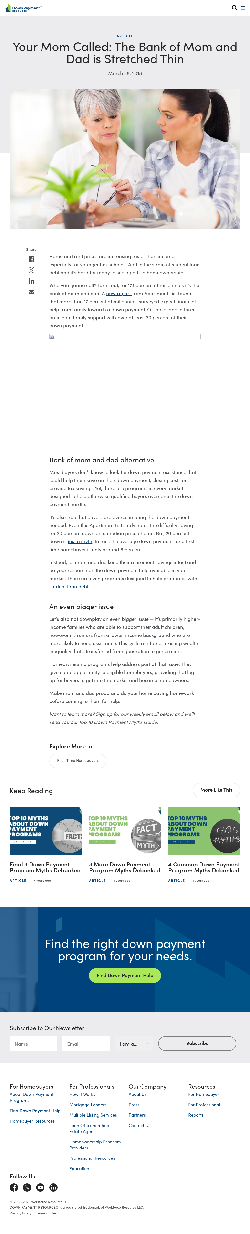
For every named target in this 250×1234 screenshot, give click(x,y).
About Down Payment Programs (31, 1097)
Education (79, 1168)
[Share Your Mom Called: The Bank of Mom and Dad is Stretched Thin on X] (31, 270)
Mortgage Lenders (88, 1104)
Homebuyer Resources (32, 1121)
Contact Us (139, 1125)
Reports (196, 1115)
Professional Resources (92, 1158)
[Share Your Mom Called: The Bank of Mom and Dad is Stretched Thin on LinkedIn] (31, 281)
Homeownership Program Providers (95, 1145)
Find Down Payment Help (125, 974)
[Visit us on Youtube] (40, 1186)
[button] (235, 8)
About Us (137, 1094)
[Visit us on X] (27, 1186)
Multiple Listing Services (93, 1115)
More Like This (216, 789)
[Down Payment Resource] (23, 8)
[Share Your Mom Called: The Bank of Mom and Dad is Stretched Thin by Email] (31, 292)
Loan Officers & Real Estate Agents (89, 1128)
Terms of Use (46, 1212)
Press (134, 1104)
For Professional (204, 1104)
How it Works (82, 1094)
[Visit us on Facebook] (14, 1186)
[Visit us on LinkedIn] (53, 1186)
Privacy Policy (20, 1212)
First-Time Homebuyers (78, 760)
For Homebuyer (203, 1094)
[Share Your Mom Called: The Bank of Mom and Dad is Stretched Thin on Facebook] (31, 259)
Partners (137, 1115)
